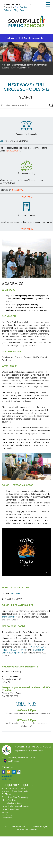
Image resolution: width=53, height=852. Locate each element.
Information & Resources (19, 806)
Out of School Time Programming (15, 797)
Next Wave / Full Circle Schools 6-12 (25, 38)
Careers (5, 811)
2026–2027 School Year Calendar (15, 791)
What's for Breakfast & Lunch (13, 788)
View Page (26, 229)
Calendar (8, 10)
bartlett (33, 829)
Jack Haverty (16, 593)
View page (26, 196)
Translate (23, 7)
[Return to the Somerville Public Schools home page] (26, 26)
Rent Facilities (7, 817)
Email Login (14, 808)
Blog (16, 10)
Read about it (13, 150)
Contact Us (6, 778)
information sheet (9, 617)
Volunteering (7, 814)
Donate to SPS (8, 775)
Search (23, 10)
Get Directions (13, 761)
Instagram (17, 190)
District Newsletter (9, 800)
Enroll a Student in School (12, 803)
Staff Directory (7, 794)
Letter (2, 141)
